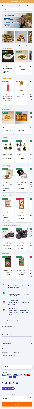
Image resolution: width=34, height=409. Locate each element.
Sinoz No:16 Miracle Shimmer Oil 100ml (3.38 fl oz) (21, 95)
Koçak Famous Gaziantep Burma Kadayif (7, 67)
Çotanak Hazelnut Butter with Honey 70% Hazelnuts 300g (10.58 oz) (21, 271)
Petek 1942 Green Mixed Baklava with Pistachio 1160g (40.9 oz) (21, 65)
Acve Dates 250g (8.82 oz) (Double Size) (21, 244)
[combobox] (17, 10)
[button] (2, 6)
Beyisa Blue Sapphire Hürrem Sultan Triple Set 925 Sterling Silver (21, 155)
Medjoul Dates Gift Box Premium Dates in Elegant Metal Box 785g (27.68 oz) (7, 244)
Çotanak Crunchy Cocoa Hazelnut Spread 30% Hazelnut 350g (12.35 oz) (7, 271)
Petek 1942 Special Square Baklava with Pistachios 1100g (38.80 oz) (7, 127)
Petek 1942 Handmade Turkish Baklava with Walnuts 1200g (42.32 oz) (21, 127)
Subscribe (17, 404)
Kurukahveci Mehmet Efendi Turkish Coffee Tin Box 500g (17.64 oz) (21, 214)
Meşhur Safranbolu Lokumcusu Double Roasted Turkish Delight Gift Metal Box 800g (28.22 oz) (21, 185)
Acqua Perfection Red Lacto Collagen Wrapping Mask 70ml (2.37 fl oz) (8, 97)
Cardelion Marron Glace (7, 185)
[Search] (30, 10)
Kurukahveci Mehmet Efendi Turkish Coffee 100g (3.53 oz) (6, 216)
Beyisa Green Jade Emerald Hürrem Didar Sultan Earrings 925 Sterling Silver (7, 155)
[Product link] (8, 62)
